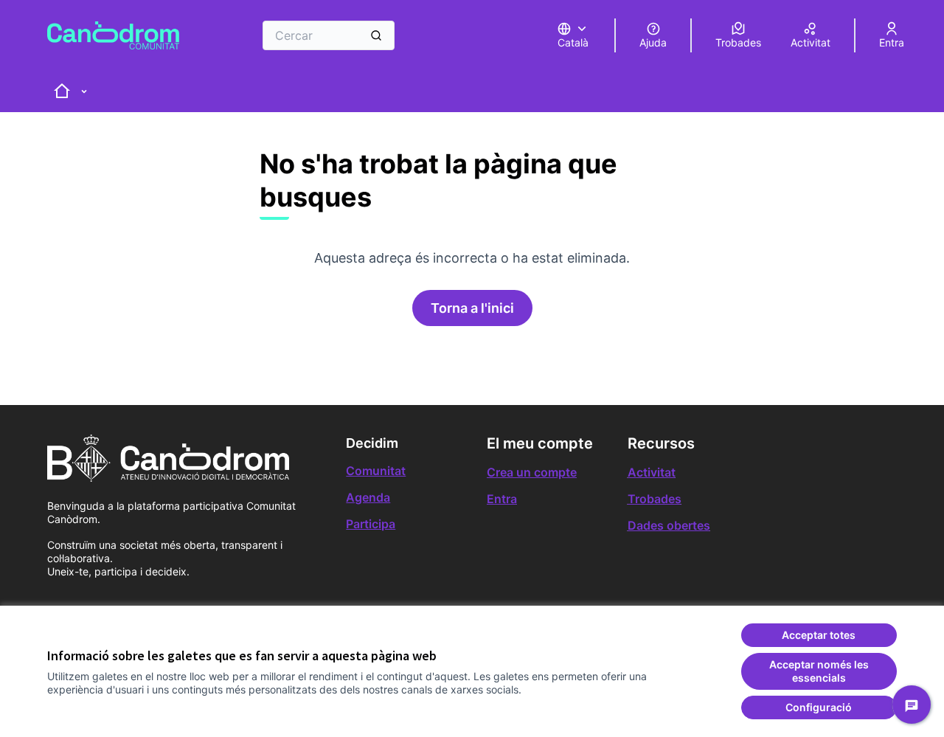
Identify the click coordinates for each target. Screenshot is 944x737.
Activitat (652, 472)
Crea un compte (532, 472)
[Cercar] (376, 35)
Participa (370, 523)
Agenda (368, 497)
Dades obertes (669, 525)
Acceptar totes (819, 635)
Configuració (818, 707)
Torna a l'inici (472, 308)
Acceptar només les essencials (819, 671)
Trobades (654, 498)
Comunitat (376, 470)
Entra (502, 498)
